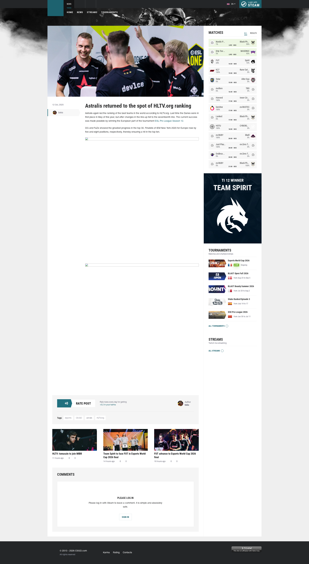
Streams (92, 12)
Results (253, 33)
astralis (89, 418)
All (245, 33)
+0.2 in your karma (108, 405)
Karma (106, 553)
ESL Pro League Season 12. (169, 121)
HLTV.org (100, 418)
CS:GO (79, 418)
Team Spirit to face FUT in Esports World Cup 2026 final (124, 455)
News (69, 4)
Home (70, 12)
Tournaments (109, 12)
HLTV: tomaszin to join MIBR (67, 453)
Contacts (127, 553)
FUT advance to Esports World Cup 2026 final (175, 455)
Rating (116, 553)
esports (68, 418)
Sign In (125, 517)
